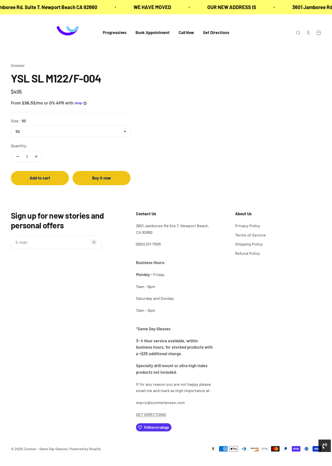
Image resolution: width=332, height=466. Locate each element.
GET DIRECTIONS (151, 414)
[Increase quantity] (36, 156)
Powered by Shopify (85, 449)
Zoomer (18, 65)
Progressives (114, 32)
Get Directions (216, 32)
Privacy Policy (247, 225)
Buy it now (101, 177)
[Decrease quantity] (17, 156)
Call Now (186, 32)
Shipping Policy (249, 243)
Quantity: (19, 145)
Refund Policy (247, 253)
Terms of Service (250, 234)
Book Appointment (153, 32)
